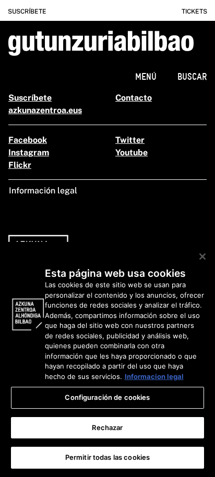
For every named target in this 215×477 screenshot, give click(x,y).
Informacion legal (154, 376)
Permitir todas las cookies (107, 457)
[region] (107, 359)
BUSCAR (192, 76)
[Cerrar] (202, 256)
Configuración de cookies (107, 397)
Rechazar (107, 427)
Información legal (43, 190)
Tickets (194, 11)
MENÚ (146, 76)
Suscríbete (27, 11)
